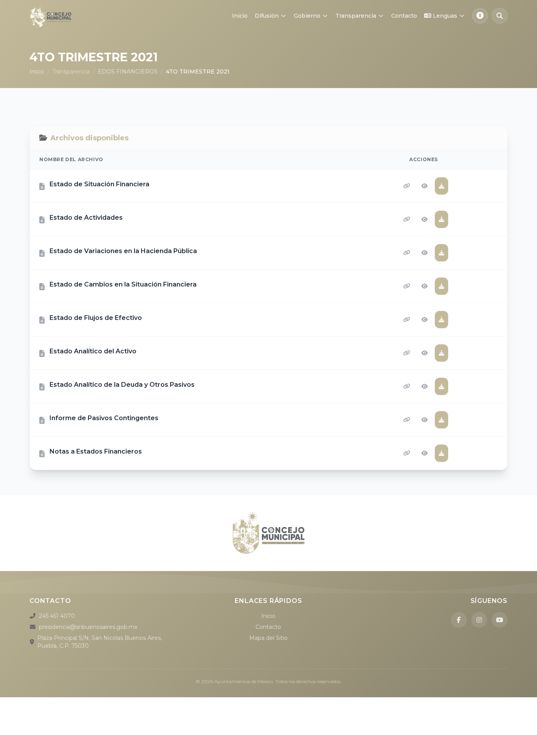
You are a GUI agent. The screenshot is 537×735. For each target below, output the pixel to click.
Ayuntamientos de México (243, 681)
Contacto (404, 15)
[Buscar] (500, 16)
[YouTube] (500, 620)
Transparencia (355, 15)
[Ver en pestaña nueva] (424, 186)
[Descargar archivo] (441, 186)
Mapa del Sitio (268, 637)
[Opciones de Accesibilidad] (480, 16)
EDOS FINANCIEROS (128, 71)
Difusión (267, 15)
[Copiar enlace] (406, 186)
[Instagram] (479, 620)
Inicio (240, 15)
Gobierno (307, 15)
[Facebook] (459, 620)
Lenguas (445, 15)
